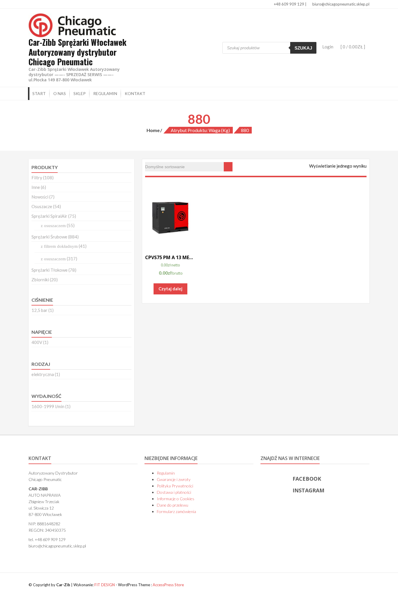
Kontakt (135, 93)
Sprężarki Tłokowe (49, 270)
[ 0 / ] (352, 46)
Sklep (79, 93)
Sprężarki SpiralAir (49, 216)
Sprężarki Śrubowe (49, 236)
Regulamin (105, 93)
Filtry (36, 177)
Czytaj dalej (170, 288)
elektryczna (42, 374)
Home (153, 130)
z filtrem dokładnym (59, 246)
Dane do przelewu (172, 505)
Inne (35, 187)
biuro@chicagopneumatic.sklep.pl (340, 4)
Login (327, 46)
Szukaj (303, 47)
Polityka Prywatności (175, 485)
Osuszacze (41, 206)
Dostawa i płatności (174, 492)
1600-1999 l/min (47, 406)
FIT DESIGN (104, 584)
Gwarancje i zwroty (174, 479)
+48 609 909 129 (288, 4)
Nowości (39, 196)
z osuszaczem (53, 225)
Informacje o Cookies (175, 498)
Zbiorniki (40, 279)
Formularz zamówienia (176, 511)
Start (39, 93)
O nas (59, 93)
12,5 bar (39, 310)
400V (36, 342)
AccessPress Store (168, 584)
